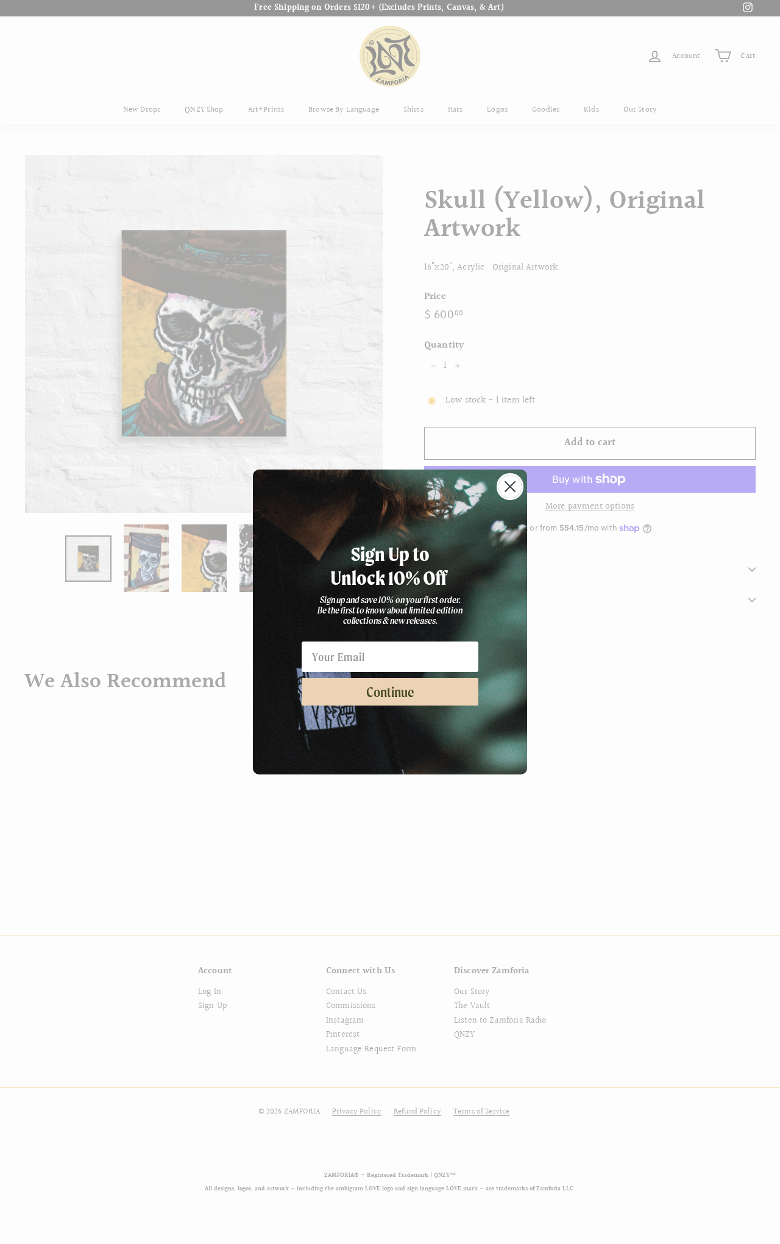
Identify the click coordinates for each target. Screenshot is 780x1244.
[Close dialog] (510, 486)
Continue (390, 692)
